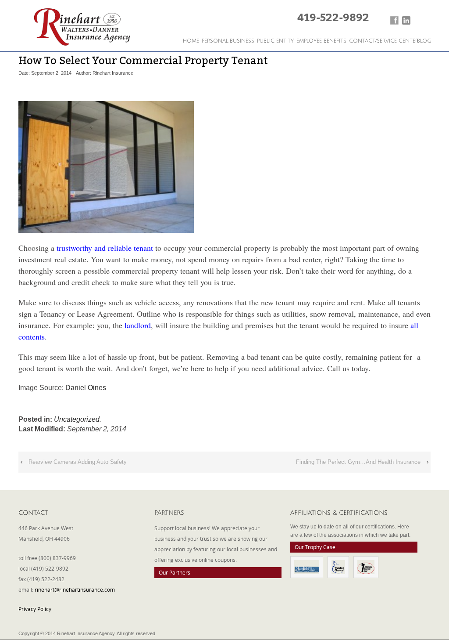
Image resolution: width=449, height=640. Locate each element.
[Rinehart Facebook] (394, 20)
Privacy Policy (34, 608)
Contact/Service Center (383, 41)
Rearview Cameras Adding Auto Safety (78, 462)
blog (424, 41)
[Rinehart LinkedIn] (406, 20)
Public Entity (275, 41)
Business (242, 41)
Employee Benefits (321, 41)
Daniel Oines (85, 387)
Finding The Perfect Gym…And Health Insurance (358, 462)
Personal (215, 41)
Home (191, 41)
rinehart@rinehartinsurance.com (75, 589)
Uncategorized (77, 419)
